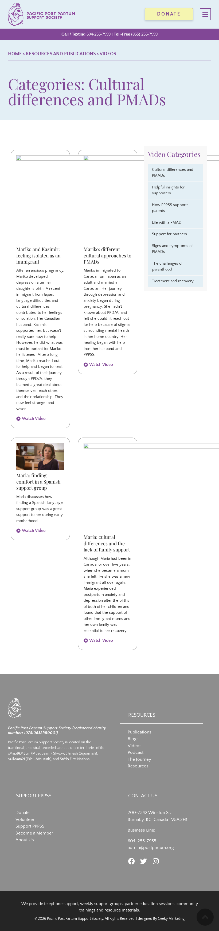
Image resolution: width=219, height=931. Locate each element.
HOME (15, 54)
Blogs (133, 738)
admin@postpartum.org (151, 847)
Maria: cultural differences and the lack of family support (107, 543)
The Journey (139, 759)
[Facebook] (132, 861)
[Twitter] (144, 861)
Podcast (135, 752)
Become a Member (34, 833)
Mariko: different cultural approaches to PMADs (107, 255)
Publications (139, 732)
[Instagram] (156, 861)
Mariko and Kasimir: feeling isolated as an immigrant (38, 255)
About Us (24, 839)
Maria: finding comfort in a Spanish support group (38, 481)
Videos (108, 54)
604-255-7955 (142, 841)
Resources (138, 766)
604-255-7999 (99, 34)
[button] (205, 14)
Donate (22, 812)
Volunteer (24, 819)
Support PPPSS (29, 826)
